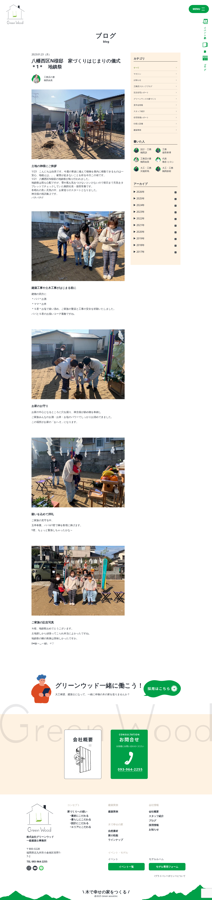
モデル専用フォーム (167, 866)
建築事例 (137, 130)
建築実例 (113, 811)
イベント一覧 (126, 866)
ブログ (205, 65)
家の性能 (113, 835)
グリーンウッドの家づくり (145, 99)
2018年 (140, 245)
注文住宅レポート (141, 92)
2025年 (140, 198)
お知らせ (137, 80)
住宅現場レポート (141, 117)
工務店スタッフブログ (143, 86)
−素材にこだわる (79, 815)
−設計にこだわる (79, 823)
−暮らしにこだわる (80, 819)
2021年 (140, 225)
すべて (136, 67)
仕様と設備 (138, 123)
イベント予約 (205, 30)
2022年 (140, 218)
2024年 (140, 205)
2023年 (140, 211)
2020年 (140, 231)
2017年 (140, 251)
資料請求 (205, 45)
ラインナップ (115, 839)
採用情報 (154, 825)
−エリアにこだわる (80, 827)
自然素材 (113, 831)
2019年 (140, 238)
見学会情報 (138, 105)
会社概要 (154, 811)
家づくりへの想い (77, 811)
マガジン (137, 74)
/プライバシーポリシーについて (169, 875)
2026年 (140, 191)
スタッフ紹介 (139, 111)
